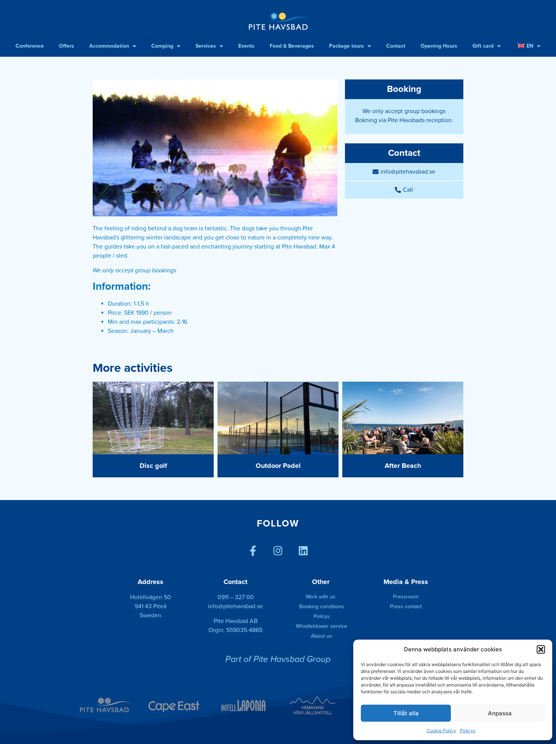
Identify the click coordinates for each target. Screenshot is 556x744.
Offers (66, 46)
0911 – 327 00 (235, 597)
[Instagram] (278, 550)
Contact (395, 46)
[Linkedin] (303, 550)
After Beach (403, 465)
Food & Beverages (292, 46)
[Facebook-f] (253, 550)
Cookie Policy (441, 730)
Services (206, 46)
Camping (162, 46)
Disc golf (153, 465)
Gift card (483, 46)
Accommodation (109, 46)
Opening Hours (439, 46)
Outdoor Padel (278, 465)
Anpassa (500, 713)
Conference (30, 46)
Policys (467, 730)
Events (246, 46)
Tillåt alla (406, 713)
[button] (541, 649)
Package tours (346, 46)
